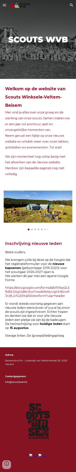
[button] (4, 5)
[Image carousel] (38, 211)
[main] (38, 39)
